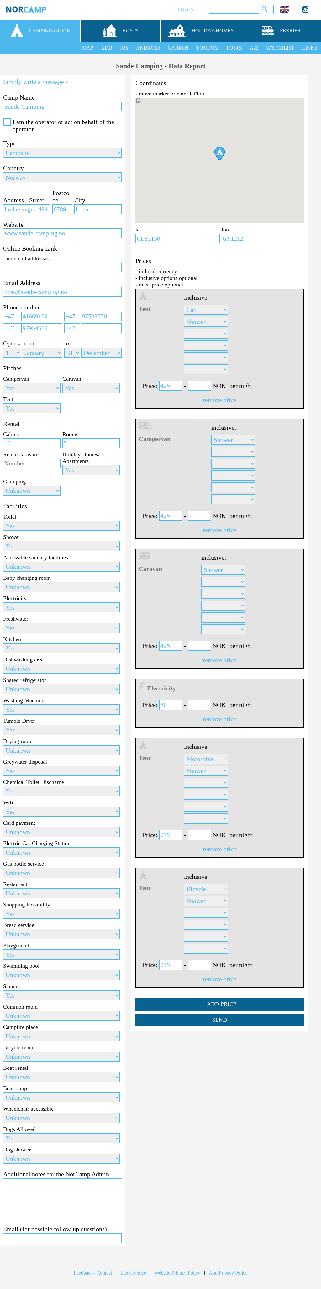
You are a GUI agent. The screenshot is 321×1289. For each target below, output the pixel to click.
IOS (124, 48)
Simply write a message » (36, 81)
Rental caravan (20, 454)
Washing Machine (23, 700)
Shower (11, 537)
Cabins (11, 434)
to (66, 343)
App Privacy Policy (228, 1272)
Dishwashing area (23, 659)
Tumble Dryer (19, 721)
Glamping (14, 481)
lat (138, 229)
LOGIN (185, 9)
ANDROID (148, 48)
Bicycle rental (19, 1047)
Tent (8, 399)
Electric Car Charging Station (37, 843)
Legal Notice (133, 1272)
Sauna (10, 986)
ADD (106, 48)
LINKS (309, 48)
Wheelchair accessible (28, 1109)
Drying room (18, 741)
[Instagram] (305, 11)
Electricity (15, 598)
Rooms (70, 434)
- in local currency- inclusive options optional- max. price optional (166, 278)
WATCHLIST (280, 48)
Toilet (9, 517)
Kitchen (12, 639)
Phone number (21, 307)
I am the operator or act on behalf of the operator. (63, 125)
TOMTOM (207, 48)
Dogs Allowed (19, 1129)
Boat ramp (15, 1088)
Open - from (18, 343)
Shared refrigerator (24, 680)
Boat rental (15, 1068)
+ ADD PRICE (220, 1004)
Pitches (12, 368)
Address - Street (23, 200)
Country (13, 168)
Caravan (71, 379)
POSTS (234, 48)
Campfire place (20, 1027)
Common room (20, 1006)
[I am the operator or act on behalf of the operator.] (7, 122)
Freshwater (15, 619)
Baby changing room (27, 578)
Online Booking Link (30, 248)
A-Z (254, 48)
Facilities (15, 506)
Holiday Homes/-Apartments (82, 457)
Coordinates (150, 82)
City (79, 200)
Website (13, 224)
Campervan (16, 379)
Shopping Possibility (26, 904)
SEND (219, 1020)
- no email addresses (26, 258)
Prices (143, 260)
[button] (219, 153)
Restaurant (15, 884)
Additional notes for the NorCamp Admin (56, 1174)
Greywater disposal (25, 762)
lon (225, 229)
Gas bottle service (23, 864)
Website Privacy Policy (177, 1272)
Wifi (8, 802)
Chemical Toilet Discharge (33, 782)
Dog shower (17, 1149)
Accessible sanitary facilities (35, 557)
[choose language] (284, 11)
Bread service (18, 925)
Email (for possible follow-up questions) (55, 1229)
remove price (219, 399)
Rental (11, 423)
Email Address (21, 282)
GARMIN (178, 48)
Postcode (60, 196)
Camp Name (19, 97)
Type (9, 143)
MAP (87, 48)
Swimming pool (21, 966)
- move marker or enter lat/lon (169, 93)
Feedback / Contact (93, 1272)
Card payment (19, 823)
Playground (16, 945)
